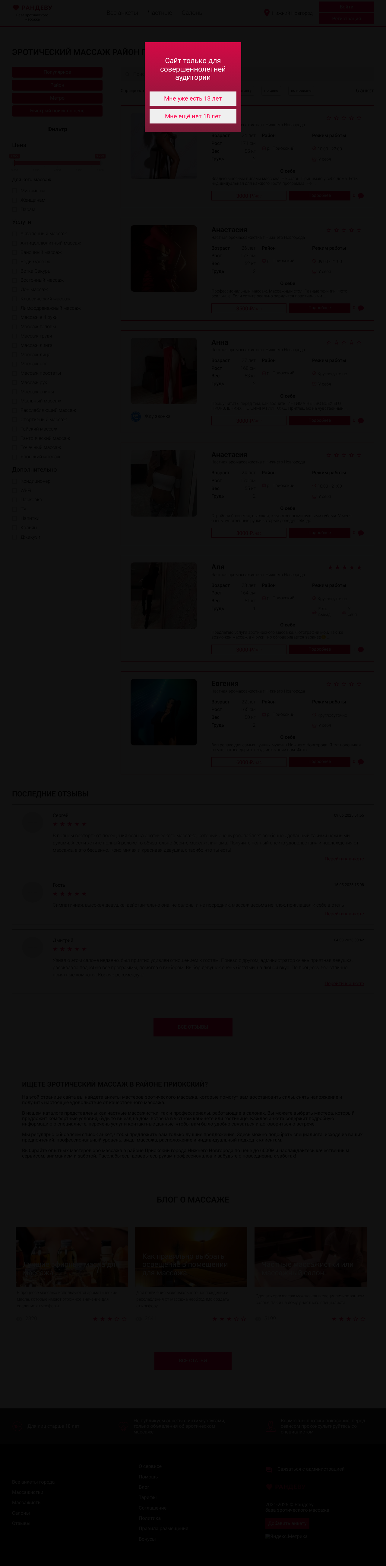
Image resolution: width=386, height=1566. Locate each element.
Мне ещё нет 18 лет (193, 116)
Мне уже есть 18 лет (193, 98)
